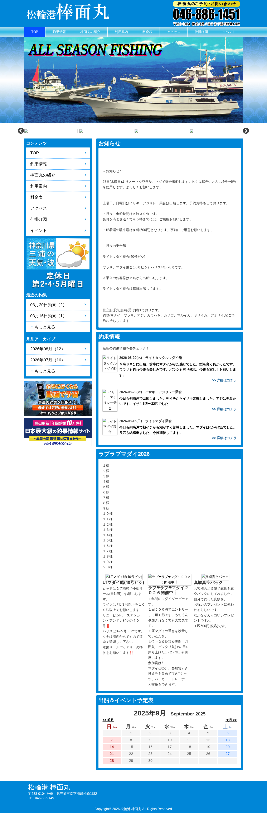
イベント (229, 32)
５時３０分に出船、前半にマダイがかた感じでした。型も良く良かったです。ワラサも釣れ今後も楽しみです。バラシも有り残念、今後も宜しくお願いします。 (177, 369)
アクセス (173, 32)
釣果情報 (59, 32)
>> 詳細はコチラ (224, 380)
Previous (21, 131)
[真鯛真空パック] (215, 576)
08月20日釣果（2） (48, 304)
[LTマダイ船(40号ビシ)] (124, 576)
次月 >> (231, 720)
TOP (34, 32)
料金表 (147, 32)
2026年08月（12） (47, 349)
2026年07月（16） (47, 360)
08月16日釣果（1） (48, 316)
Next (246, 131)
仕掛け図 (201, 32)
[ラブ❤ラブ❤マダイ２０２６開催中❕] (169, 579)
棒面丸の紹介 (90, 32)
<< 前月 (108, 720)
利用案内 (121, 32)
